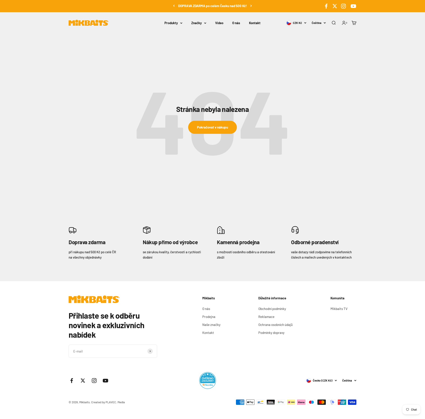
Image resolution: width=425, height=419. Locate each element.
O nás (236, 23)
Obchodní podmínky (272, 309)
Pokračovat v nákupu (212, 127)
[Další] (251, 5)
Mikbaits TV (339, 309)
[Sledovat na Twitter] (335, 6)
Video (219, 23)
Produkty (171, 23)
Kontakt (255, 23)
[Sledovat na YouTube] (352, 6)
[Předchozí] (174, 5)
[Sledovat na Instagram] (343, 6)
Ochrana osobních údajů (275, 325)
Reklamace (266, 317)
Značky (196, 23)
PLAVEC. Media (115, 402)
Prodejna (208, 317)
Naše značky (211, 325)
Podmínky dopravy (271, 333)
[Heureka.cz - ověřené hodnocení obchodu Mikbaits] (207, 380)
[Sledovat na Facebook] (326, 6)
